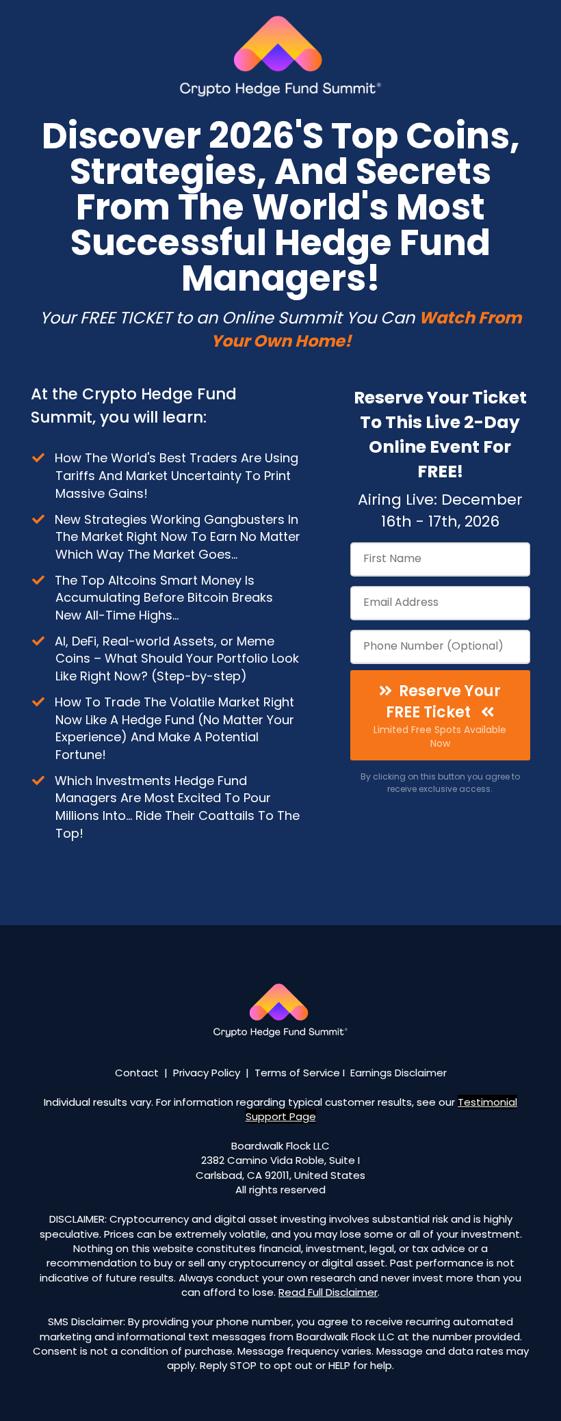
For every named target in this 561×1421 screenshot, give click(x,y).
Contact (137, 1072)
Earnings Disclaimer (398, 1072)
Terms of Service (297, 1072)
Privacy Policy (206, 1072)
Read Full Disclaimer (328, 1292)
